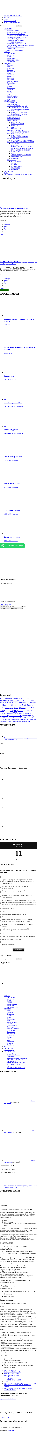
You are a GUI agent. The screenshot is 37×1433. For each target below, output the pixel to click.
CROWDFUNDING (10, 21)
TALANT (10, 1053)
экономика (26, 721)
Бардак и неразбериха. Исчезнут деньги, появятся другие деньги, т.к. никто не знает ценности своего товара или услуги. (17, 881)
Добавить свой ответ (8, 944)
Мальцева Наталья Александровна (17, 35)
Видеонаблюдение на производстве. (14, 208)
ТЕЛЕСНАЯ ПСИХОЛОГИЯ (20, 132)
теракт (24, 719)
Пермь (9, 99)
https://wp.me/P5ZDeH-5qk (8, 1399)
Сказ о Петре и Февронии (19, 114)
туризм (10, 721)
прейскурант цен (9, 1050)
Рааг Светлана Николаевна (15, 47)
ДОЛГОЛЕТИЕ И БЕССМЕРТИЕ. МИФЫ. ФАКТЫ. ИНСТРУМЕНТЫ (22, 147)
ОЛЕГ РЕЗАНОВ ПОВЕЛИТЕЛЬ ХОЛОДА (20, 45)
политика (29, 717)
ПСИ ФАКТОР (15, 151)
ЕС (32, 700)
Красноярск (10, 79)
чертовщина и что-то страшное (11, 939)
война (26, 710)
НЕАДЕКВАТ (15, 125)
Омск (9, 84)
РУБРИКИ (7, 996)
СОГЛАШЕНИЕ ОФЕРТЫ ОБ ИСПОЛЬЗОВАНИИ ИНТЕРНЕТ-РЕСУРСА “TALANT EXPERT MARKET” (20, 1384)
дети (31, 710)
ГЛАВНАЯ (7, 1381)
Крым (17, 702)
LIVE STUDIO (8, 171)
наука (2, 717)
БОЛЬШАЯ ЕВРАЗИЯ (14, 1064)
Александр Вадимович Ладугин (17, 37)
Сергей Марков (9, 708)
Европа (3, 702)
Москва (25, 702)
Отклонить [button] (11, 1430)
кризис (18, 716)
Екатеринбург (11, 71)
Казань (9, 73)
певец (24, 717)
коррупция (4, 716)
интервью (9, 713)
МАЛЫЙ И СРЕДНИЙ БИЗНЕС (21, 155)
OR (5, 1046)
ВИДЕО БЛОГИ (16, 129)
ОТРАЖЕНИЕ (15, 168)
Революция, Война (8, 908)
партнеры (10, 1378)
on (2, 942)
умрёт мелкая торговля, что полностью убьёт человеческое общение (16, 930)
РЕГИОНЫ (7, 1009)
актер (7, 710)
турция (17, 721)
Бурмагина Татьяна (13, 30)
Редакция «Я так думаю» (11, 1373)
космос (12, 716)
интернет (21, 713)
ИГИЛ (10, 702)
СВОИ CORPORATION (14, 1380)
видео (16, 710)
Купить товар (8, 324)
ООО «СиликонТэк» (17, 42)
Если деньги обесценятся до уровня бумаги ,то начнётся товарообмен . (19, 892)
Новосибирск (11, 83)
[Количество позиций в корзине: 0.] (2, 744)
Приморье (10, 65)
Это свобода (6, 917)
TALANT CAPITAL (13, 102)
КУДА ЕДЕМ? (15, 143)
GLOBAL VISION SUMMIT (19, 137)
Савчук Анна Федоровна (14, 39)
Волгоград (10, 68)
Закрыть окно (4, 1417)
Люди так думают (16, 161)
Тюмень (9, 93)
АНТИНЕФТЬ (11, 1061)
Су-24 (23, 708)
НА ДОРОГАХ (15, 158)
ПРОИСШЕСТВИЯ (13, 60)
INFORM (6, 17)
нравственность (9, 717)
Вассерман (25, 698)
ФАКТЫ (13, 163)
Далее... (2, 234)
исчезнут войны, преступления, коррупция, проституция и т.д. (15, 887)
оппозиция (18, 717)
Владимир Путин (9, 700)
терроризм (31, 719)
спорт (14, 719)
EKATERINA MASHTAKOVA (16, 43)
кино (28, 713)
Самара (9, 86)
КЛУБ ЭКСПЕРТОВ (13, 119)
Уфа (8, 94)
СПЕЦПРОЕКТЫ (9, 1051)
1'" (3, 933)
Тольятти (10, 89)
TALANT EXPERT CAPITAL (13, 16)
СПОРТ (9, 1002)
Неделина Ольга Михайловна (16, 34)
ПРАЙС (6, 173)
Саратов (9, 91)
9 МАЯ (9, 1066)
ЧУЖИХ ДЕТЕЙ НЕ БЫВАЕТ (20, 150)
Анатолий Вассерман (14, 698)
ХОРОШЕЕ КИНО (17, 166)
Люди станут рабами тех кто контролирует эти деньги (18, 936)
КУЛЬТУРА (10, 55)
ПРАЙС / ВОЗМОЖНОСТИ (12, 1372)
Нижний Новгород (13, 81)
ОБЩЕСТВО (11, 53)
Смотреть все (4, 290)
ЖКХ (12, 153)
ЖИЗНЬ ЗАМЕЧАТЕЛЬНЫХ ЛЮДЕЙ (23, 140)
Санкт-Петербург (12, 96)
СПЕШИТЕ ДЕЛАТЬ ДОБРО (20, 107)
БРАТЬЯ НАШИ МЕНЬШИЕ (20, 109)
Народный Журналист (14, 115)
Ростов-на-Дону (12, 97)
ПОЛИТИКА (11, 58)
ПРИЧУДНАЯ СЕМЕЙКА (19, 112)
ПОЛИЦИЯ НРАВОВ (17, 124)
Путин (7, 705)
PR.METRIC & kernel (13, 1055)
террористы (3, 721)
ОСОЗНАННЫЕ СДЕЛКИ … (13, 22)
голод (3, 911)
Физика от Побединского (15, 50)
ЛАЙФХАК (14, 169)
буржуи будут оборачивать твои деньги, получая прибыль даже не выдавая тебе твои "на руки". (17, 920)
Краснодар (10, 78)
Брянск (9, 66)
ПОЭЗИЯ (14, 165)
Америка (3, 698)
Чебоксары (10, 76)
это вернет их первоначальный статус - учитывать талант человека (17, 896)
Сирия (17, 708)
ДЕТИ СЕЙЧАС (12, 104)
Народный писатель (13, 117)
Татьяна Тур (11, 48)
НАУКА (9, 57)
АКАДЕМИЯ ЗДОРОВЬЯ (15, 1059)
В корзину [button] (13, 380)
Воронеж (10, 70)
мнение (28, 715)
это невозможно (7, 877)
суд (19, 719)
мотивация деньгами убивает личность (14, 914)
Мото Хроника (15, 135)
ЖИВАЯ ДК (14, 145)
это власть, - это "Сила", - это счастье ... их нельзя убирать (17, 925)
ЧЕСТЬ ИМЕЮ (15, 122)
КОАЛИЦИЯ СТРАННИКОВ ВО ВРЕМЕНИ (18, 174)
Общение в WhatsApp (14, 545)
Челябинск (10, 75)
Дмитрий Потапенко (24, 700)
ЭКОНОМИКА (12, 61)
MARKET (7, 19)
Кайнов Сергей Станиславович (16, 32)
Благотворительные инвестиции (17, 1058)
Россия (21, 704)
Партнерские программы (11, 1375)
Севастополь (11, 88)
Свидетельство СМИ (10, 1370)
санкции (6, 719)
